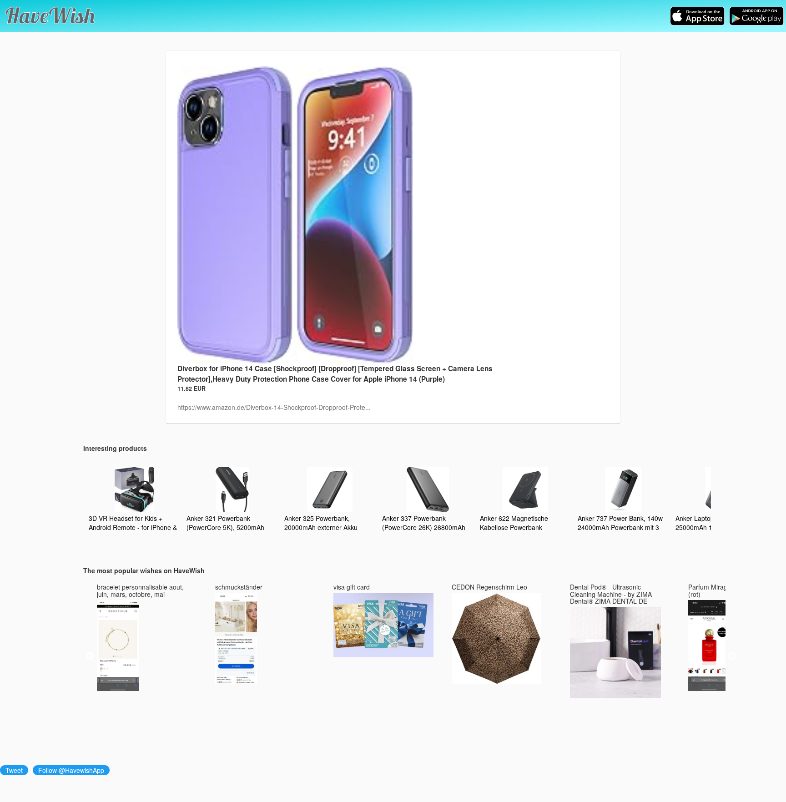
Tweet (14, 770)
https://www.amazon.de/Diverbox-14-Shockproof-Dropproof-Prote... (274, 407)
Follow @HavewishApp (71, 770)
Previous (90, 656)
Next (732, 656)
